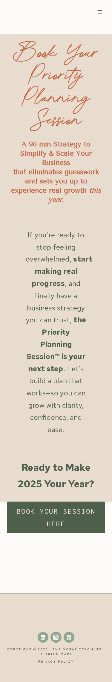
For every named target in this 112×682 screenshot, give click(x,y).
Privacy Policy (56, 662)
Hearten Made (56, 654)
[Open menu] (99, 11)
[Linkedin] (43, 637)
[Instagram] (55, 637)
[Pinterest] (69, 637)
